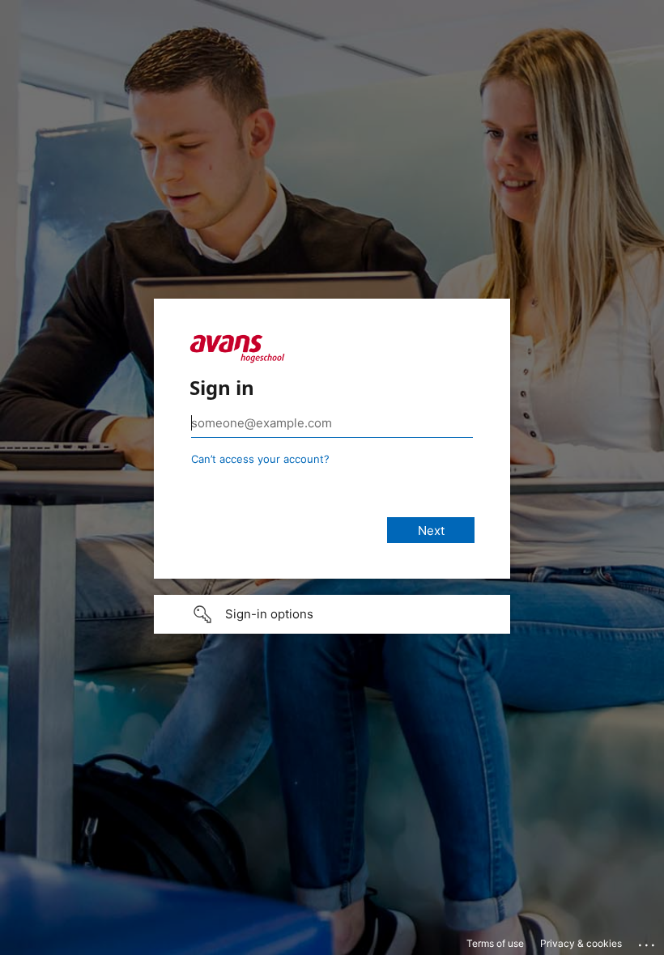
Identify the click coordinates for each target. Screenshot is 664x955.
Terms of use (495, 943)
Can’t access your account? (260, 458)
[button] (332, 614)
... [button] (648, 941)
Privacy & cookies (581, 943)
